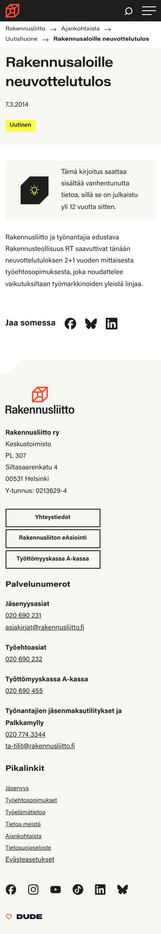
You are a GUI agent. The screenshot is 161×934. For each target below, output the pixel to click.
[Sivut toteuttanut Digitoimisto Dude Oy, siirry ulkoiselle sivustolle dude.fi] (24, 919)
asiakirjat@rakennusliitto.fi (45, 628)
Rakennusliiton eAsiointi (53, 538)
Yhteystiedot (52, 518)
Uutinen (20, 125)
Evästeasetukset (30, 860)
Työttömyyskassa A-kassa (53, 559)
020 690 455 (24, 691)
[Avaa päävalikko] (149, 11)
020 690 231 (24, 616)
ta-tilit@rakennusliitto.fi (40, 746)
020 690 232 (24, 659)
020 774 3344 (26, 735)
